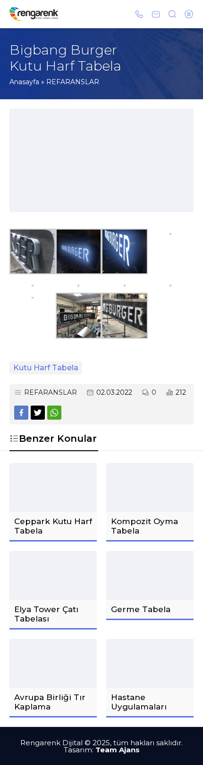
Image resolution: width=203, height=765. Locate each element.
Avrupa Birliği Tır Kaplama (49, 702)
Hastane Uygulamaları (139, 702)
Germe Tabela (140, 609)
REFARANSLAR (72, 82)
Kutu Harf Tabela (45, 367)
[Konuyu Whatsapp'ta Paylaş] (54, 413)
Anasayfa (24, 82)
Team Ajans (117, 749)
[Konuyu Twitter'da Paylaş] (38, 413)
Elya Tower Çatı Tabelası (46, 614)
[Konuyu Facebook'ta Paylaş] (21, 413)
